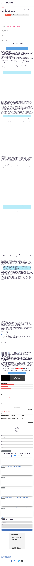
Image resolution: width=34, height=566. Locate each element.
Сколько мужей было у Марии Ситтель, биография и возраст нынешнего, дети (13, 487)
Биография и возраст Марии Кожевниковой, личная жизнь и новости (12, 476)
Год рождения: (4, 437)
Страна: (2, 446)
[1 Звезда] (10, 43)
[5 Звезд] (12, 43)
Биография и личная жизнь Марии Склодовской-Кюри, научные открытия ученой (14, 507)
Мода (2, 517)
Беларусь (11, 32)
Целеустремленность (6, 418)
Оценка (26, 14)
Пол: (2, 434)
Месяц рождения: (5, 440)
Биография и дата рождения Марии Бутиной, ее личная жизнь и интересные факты (14, 497)
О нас (2, 558)
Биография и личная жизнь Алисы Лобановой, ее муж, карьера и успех (12, 466)
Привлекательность (5, 415)
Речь (23, 418)
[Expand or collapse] (23, 534)
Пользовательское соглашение (6, 557)
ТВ (1, 486)
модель (7, 26)
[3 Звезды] (11, 43)
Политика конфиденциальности (6, 556)
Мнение (20, 14)
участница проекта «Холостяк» (15, 26)
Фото (14, 14)
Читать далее (3, 467)
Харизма (13, 415)
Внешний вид (15, 418)
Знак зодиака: (4, 443)
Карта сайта (3, 555)
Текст (8, 14)
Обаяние (23, 415)
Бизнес (2, 465)
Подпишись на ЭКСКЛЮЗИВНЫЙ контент (17, 372)
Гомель (7, 32)
